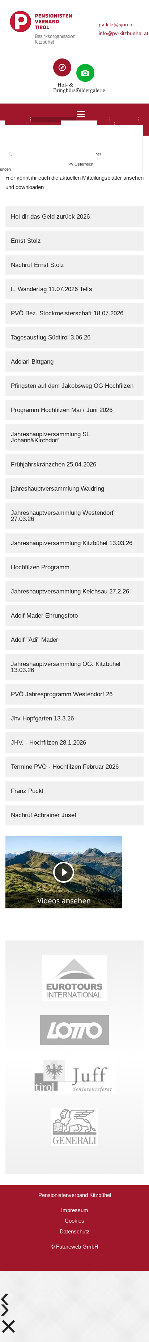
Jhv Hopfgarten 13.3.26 (42, 718)
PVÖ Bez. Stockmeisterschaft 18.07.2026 (67, 313)
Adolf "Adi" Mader (34, 639)
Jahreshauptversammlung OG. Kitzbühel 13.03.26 (65, 667)
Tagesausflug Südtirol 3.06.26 (50, 337)
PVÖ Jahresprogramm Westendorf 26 (61, 694)
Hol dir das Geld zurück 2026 (50, 216)
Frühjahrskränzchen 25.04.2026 (53, 464)
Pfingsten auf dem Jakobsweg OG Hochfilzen (72, 385)
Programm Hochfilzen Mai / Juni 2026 (61, 410)
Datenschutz (75, 1231)
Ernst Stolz (26, 240)
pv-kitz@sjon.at (116, 24)
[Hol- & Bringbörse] (62, 67)
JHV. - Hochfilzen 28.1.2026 (48, 742)
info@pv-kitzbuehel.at (123, 33)
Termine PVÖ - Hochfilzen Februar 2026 (65, 766)
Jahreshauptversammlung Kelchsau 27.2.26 (70, 591)
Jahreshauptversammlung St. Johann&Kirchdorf (50, 437)
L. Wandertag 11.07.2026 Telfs (51, 289)
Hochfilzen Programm (40, 567)
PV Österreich (80, 164)
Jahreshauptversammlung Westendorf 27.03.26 (62, 515)
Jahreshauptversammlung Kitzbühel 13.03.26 (71, 543)
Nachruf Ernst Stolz (37, 265)
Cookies (74, 1221)
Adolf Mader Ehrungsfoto (44, 615)
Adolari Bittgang (32, 361)
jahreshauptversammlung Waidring (57, 488)
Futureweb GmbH (77, 1247)
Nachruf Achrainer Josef (43, 815)
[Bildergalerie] (85, 73)
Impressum (74, 1210)
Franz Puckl (27, 791)
